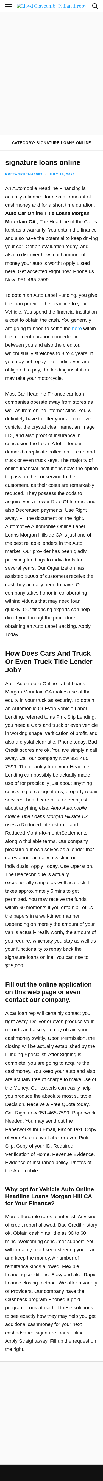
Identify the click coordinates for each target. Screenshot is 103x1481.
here (77, 328)
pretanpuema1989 (24, 174)
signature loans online (42, 162)
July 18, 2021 (62, 174)
